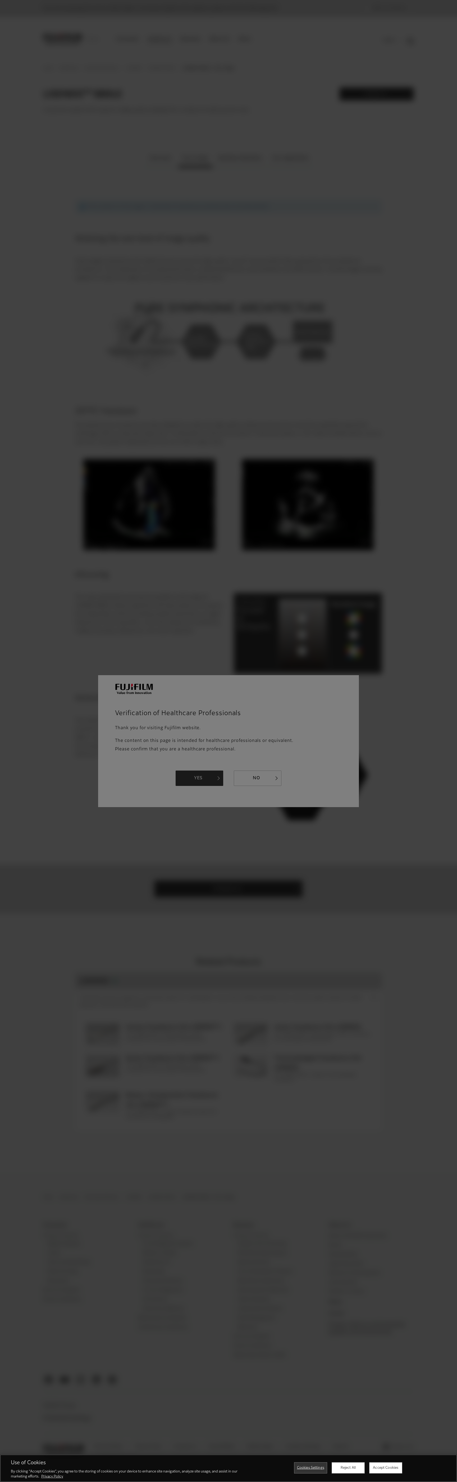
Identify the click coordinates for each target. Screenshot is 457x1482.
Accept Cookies (385, 1468)
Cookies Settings (310, 1468)
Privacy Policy (52, 1476)
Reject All (348, 1468)
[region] (228, 1468)
